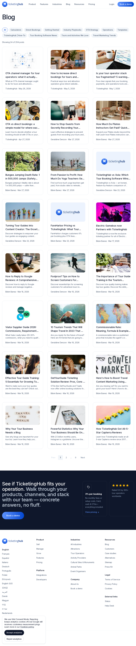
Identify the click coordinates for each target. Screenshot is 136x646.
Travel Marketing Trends (104, 35)
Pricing (91, 4)
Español (5, 558)
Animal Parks (76, 567)
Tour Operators (77, 553)
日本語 (5, 588)
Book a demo (126, 4)
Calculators (16, 30)
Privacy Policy (111, 584)
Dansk (5, 596)
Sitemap (108, 562)
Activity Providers (78, 558)
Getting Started (52, 30)
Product (32, 4)
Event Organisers (78, 571)
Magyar (5, 600)
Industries (57, 4)
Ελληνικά (6, 579)
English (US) (7, 583)
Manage (40, 549)
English (5, 549)
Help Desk (109, 606)
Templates (122, 30)
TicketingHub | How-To (14, 35)
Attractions (75, 549)
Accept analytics (14, 632)
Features (44, 4)
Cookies (108, 588)
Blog (68, 4)
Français (5, 554)
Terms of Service (112, 579)
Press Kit (108, 567)
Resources (79, 4)
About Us (75, 584)
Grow (38, 553)
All (5, 30)
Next (83, 457)
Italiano (5, 562)
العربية (4, 592)
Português (6, 571)
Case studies (110, 553)
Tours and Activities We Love (74, 35)
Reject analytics (14, 639)
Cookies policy (27, 627)
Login (111, 4)
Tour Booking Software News (43, 35)
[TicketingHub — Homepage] (12, 4)
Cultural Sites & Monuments (82, 562)
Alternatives (110, 558)
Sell (38, 544)
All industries (76, 544)
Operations (108, 30)
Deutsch (5, 566)
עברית (4, 609)
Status (107, 601)
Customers (109, 549)
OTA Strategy (92, 30)
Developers (41, 579)
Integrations (41, 575)
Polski (4, 575)
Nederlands (7, 613)
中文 (4, 605)
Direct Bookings (33, 30)
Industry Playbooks (72, 30)
